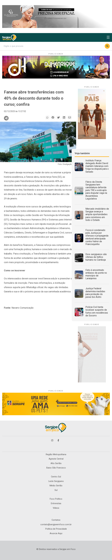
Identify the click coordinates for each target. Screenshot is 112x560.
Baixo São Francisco (56, 468)
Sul (56, 490)
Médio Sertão (56, 485)
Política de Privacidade (56, 529)
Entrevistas (56, 503)
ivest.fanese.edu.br (47, 278)
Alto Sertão (56, 463)
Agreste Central (56, 459)
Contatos (56, 520)
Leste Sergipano (56, 481)
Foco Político (56, 499)
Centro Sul (56, 476)
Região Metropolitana (56, 454)
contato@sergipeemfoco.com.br (56, 524)
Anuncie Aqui (56, 533)
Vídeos (56, 508)
